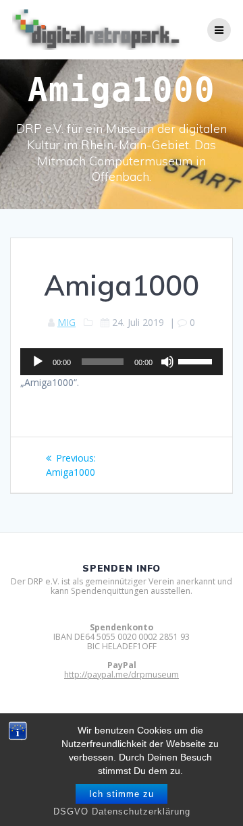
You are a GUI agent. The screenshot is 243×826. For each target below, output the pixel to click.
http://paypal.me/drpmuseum (121, 674)
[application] (121, 361)
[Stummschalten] (167, 361)
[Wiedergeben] (38, 361)
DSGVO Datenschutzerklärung (121, 811)
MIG (66, 322)
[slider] (197, 360)
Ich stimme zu (121, 794)
